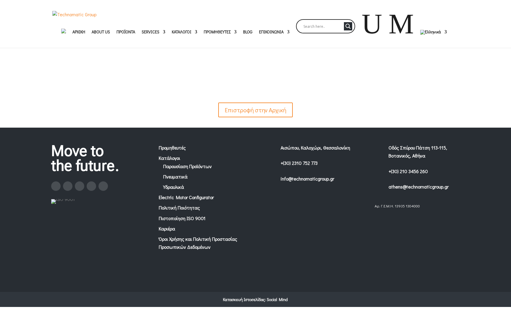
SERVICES (150, 32)
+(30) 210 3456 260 (408, 171)
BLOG (248, 32)
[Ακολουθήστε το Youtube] (103, 186)
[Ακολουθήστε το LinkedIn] (91, 186)
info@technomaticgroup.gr (307, 178)
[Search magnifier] (348, 26)
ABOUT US (101, 32)
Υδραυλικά (173, 187)
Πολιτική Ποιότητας (179, 207)
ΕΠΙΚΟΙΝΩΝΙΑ (271, 32)
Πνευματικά (175, 176)
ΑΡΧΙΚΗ (78, 32)
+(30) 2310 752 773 (299, 163)
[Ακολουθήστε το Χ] (79, 186)
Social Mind (277, 299)
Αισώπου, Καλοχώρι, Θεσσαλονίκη (315, 147)
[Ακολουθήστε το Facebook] (56, 186)
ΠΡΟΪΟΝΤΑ (126, 32)
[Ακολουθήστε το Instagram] (67, 186)
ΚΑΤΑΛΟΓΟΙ (181, 32)
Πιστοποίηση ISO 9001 (182, 218)
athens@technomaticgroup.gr (419, 186)
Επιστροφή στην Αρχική (255, 110)
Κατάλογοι (169, 158)
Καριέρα (167, 228)
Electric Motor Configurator (186, 197)
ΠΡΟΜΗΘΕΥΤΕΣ (217, 32)
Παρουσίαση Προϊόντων (187, 166)
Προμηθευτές (172, 147)
